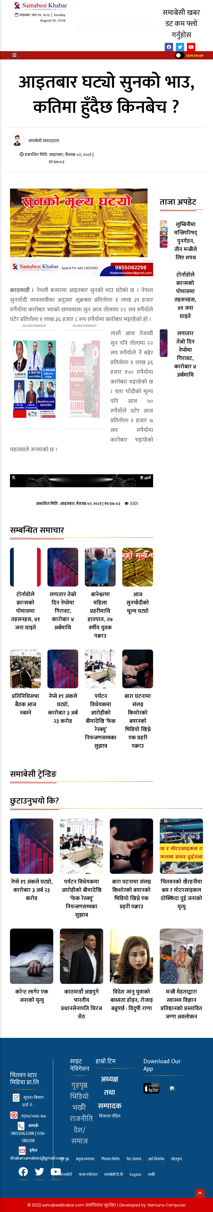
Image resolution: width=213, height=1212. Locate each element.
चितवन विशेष (111, 1159)
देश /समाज (133, 1159)
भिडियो (79, 1097)
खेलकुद (176, 1159)
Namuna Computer (167, 1205)
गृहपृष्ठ (79, 1085)
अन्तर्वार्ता (66, 1174)
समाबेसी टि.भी (113, 1174)
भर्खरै (79, 1108)
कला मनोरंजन (88, 1174)
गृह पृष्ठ (64, 1159)
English (135, 1174)
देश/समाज (79, 1135)
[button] (14, 55)
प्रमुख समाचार (85, 1159)
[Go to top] (200, 1193)
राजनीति (81, 1119)
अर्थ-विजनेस (156, 1159)
